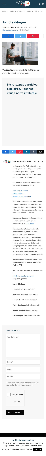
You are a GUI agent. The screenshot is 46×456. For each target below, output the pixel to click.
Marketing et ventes (20, 191)
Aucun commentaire (11, 30)
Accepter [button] (37, 449)
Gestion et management (22, 196)
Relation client (18, 193)
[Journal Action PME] (23, 4)
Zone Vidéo (29, 224)
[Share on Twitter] (20, 36)
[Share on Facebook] (8, 36)
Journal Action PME (16, 27)
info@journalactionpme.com (23, 276)
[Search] (39, 4)
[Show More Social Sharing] (41, 36)
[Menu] (3, 4)
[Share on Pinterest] (33, 36)
